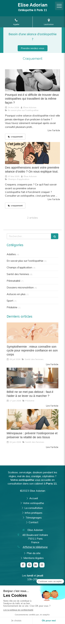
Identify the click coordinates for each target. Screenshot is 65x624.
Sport (10, 300)
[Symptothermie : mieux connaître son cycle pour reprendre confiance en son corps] (32, 332)
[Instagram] (42, 564)
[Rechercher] (54, 236)
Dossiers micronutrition (20, 287)
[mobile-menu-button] (59, 6)
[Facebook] (23, 564)
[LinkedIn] (35, 564)
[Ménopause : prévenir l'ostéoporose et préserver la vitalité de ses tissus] (32, 419)
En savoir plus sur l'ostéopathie (25, 260)
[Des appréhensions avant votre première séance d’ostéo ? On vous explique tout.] (32, 153)
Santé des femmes (18, 274)
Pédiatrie (12, 307)
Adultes (11, 254)
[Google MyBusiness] (29, 564)
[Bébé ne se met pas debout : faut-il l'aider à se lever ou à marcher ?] (32, 378)
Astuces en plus (16, 294)
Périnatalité (13, 280)
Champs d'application (19, 267)
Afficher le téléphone (35, 547)
